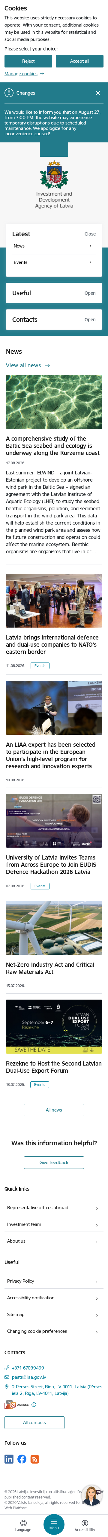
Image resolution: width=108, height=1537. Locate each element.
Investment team (24, 1224)
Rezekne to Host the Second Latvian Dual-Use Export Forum (54, 1067)
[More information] (34, 1404)
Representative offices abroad (37, 1207)
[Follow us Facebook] (21, 1459)
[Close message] (98, 93)
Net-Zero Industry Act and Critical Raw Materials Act (50, 968)
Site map (16, 1314)
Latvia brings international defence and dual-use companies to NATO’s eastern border (52, 644)
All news (54, 1110)
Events (40, 665)
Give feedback (54, 1162)
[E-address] (16, 1405)
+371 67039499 (28, 1368)
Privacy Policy (20, 1281)
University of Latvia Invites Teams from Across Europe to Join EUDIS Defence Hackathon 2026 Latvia (51, 864)
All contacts (34, 1422)
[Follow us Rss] (34, 1459)
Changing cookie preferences (37, 1331)
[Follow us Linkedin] (9, 1459)
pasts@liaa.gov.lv (29, 1377)
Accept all (79, 61)
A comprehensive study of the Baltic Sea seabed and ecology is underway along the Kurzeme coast (53, 446)
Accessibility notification (31, 1298)
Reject (28, 61)
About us (16, 1241)
